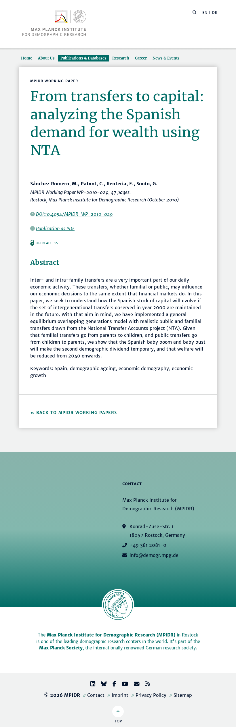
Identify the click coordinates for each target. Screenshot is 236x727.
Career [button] (141, 58)
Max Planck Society (61, 648)
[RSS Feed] (145, 684)
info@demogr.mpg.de (154, 555)
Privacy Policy (151, 695)
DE (214, 12)
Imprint (120, 695)
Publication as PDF (55, 228)
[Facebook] (112, 684)
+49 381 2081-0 (148, 545)
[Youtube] (122, 684)
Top (118, 721)
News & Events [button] (166, 58)
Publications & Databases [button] (83, 58)
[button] (195, 12)
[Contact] (134, 684)
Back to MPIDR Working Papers (76, 412)
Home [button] (26, 58)
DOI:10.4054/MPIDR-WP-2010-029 (74, 214)
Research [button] (120, 58)
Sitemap (183, 695)
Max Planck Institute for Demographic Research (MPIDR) (111, 635)
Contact (95, 695)
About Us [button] (46, 58)
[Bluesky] (101, 684)
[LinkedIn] (90, 684)
